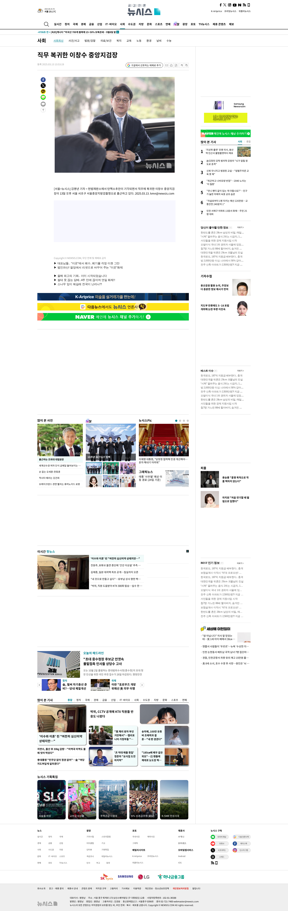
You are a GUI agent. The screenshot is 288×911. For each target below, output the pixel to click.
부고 (98, 862)
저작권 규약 (101, 888)
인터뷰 (89, 849)
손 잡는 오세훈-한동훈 (49, 471)
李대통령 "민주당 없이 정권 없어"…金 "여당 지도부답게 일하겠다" (60, 762)
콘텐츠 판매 (87, 888)
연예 (168, 24)
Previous (39, 685)
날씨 (159, 41)
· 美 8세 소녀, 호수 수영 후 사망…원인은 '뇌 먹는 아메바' (226, 663)
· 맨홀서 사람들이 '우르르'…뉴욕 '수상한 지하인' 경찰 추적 (226, 646)
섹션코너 (90, 856)
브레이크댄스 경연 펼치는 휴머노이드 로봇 (59, 484)
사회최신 (59, 41)
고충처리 (114, 888)
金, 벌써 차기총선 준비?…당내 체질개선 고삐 (74, 688)
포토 (193, 24)
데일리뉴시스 (107, 856)
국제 (75, 24)
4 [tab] (188, 421)
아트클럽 (90, 843)
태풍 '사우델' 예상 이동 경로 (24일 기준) (150, 478)
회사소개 (41, 888)
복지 (119, 41)
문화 (149, 24)
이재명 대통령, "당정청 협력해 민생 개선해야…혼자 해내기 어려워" (163, 461)
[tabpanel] (164, 445)
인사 (88, 862)
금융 (91, 24)
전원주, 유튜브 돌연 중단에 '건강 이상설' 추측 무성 (116, 565)
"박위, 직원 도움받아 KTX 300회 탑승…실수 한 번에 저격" (116, 586)
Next (142, 685)
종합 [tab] (248, 141)
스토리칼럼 (106, 836)
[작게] (181, 65)
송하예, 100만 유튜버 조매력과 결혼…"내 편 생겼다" (152, 735)
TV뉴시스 (204, 24)
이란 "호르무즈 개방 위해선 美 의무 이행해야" (124, 688)
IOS (180, 862)
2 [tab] (180, 421)
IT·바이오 (111, 24)
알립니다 (196, 888)
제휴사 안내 (72, 888)
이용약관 (137, 888)
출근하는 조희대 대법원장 (51, 459)
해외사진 (151, 836)
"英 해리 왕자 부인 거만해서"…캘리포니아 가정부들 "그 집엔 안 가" (124, 735)
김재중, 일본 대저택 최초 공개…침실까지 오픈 (114, 572)
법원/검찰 (90, 41)
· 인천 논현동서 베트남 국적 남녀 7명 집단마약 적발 (226, 652)
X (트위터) (221, 850)
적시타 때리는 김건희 (49, 478)
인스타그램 (244, 850)
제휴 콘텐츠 (219, 24)
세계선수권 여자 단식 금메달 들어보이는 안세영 (61, 465)
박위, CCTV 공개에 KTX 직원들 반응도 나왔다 (112, 713)
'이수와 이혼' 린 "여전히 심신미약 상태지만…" (115, 558)
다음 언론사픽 (243, 836)
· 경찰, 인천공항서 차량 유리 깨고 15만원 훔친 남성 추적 (226, 657)
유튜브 (221, 843)
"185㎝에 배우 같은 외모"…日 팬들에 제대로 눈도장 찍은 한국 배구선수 (152, 756)
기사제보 (126, 888)
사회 (122, 24)
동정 (108, 862)
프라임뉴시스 (230, 11)
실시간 (58, 24)
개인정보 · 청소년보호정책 (157, 888)
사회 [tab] (240, 141)
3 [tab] (184, 421)
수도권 (132, 24)
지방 (141, 24)
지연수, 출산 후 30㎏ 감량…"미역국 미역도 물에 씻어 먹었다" (61, 751)
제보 (231, 24)
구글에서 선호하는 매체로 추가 (146, 65)
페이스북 (243, 843)
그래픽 (135, 843)
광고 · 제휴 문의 (56, 888)
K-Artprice (216, 11)
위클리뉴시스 (245, 11)
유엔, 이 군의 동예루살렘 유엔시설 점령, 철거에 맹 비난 (72, 32)
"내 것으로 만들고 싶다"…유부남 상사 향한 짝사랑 (116, 579)
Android (181, 856)
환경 (149, 41)
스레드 (221, 856)
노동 (139, 41)
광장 (185, 24)
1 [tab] (176, 421)
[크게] (186, 65)
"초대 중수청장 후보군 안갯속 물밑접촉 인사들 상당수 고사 (103, 661)
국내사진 (136, 836)
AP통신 (181, 836)
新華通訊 (182, 843)
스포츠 (158, 24)
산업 (99, 24)
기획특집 (105, 849)
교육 (129, 41)
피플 (203, 468)
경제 (83, 24)
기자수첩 (206, 276)
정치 (67, 24)
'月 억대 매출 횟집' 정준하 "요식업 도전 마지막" (125, 756)
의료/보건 (106, 41)
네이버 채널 (221, 836)
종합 (70, 700)
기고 (103, 843)
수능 (169, 41)
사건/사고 (74, 41)
